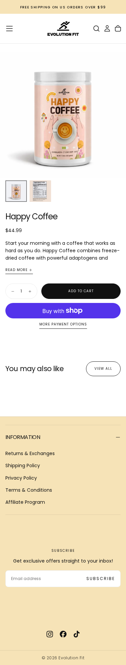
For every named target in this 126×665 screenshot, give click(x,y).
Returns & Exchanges (30, 453)
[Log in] (107, 28)
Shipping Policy (22, 465)
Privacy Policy (21, 478)
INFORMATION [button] (22, 437)
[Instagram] (50, 634)
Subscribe (100, 578)
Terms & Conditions (28, 490)
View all (103, 368)
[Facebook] (63, 634)
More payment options (63, 324)
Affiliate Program (25, 502)
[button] (9, 29)
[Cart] (118, 28)
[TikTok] (77, 634)
